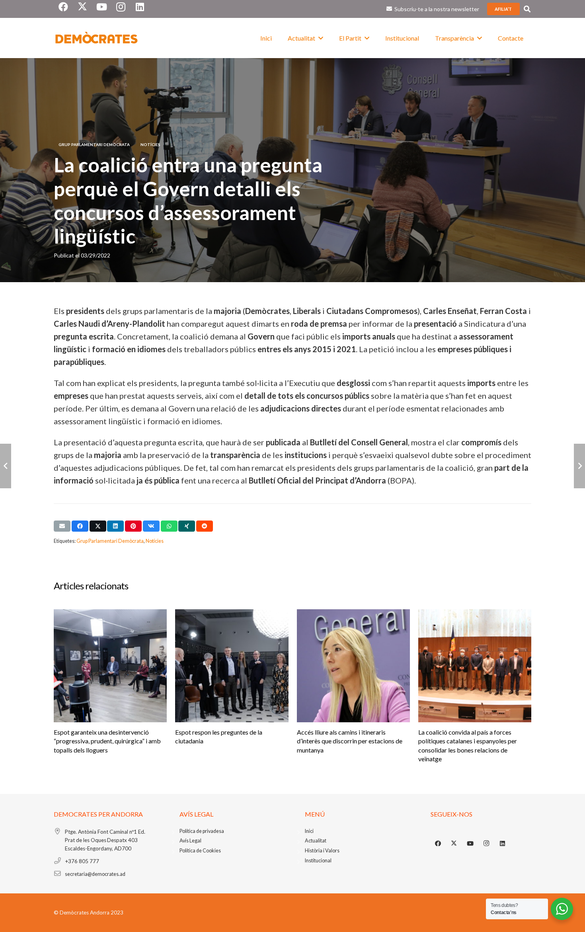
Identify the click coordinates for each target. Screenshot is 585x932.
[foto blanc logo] (97, 38)
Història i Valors (322, 851)
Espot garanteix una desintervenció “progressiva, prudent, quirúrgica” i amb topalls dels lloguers (107, 741)
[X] (454, 843)
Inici (309, 831)
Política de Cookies (200, 851)
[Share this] (80, 526)
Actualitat (315, 841)
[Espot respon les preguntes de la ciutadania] (231, 665)
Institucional (318, 861)
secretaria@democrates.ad (95, 874)
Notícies (155, 541)
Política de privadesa (201, 831)
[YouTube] (470, 843)
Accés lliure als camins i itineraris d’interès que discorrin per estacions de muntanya (349, 741)
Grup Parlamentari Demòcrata (110, 541)
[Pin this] (133, 526)
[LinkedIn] (502, 843)
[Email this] (62, 526)
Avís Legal (190, 841)
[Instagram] (486, 843)
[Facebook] (438, 843)
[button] (527, 9)
